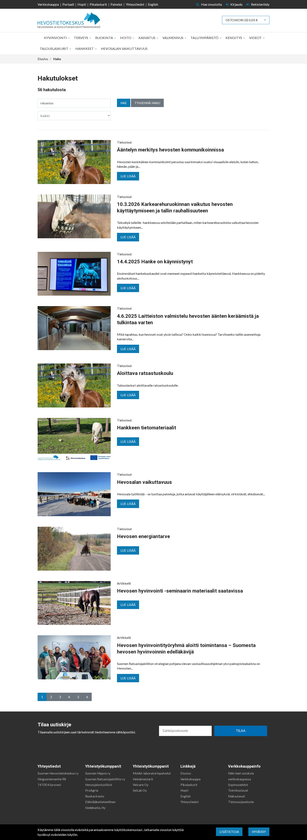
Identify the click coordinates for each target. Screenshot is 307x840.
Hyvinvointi (55, 38)
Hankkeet (84, 48)
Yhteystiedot (135, 4)
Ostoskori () (242, 20)
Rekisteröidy (259, 4)
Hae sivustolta (211, 4)
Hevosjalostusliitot (98, 785)
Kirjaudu (236, 4)
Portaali (68, 4)
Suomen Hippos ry (97, 773)
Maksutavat (236, 796)
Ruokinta (104, 38)
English (153, 4)
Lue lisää (128, 176)
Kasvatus (147, 38)
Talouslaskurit (54, 48)
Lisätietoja (229, 832)
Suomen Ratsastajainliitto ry (105, 779)
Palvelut (116, 4)
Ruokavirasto (94, 796)
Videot (255, 38)
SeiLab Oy (140, 790)
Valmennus (173, 38)
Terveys (81, 38)
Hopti (81, 4)
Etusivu (185, 773)
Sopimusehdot (238, 785)
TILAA (240, 731)
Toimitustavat (238, 790)
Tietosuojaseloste (241, 802)
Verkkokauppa (48, 4)
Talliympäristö (204, 38)
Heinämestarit (143, 779)
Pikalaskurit (98, 4)
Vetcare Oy (140, 785)
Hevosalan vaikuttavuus (124, 48)
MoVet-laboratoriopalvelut (152, 773)
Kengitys (234, 38)
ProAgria (91, 790)
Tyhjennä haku (147, 103)
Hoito (126, 38)
